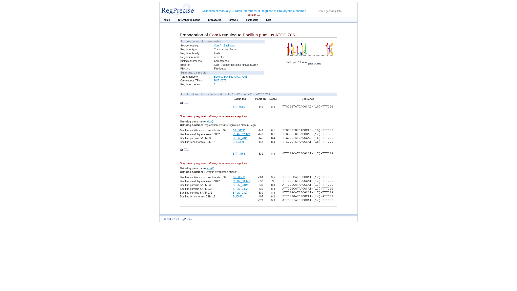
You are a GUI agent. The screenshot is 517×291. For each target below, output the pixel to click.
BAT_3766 (239, 153)
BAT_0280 (239, 106)
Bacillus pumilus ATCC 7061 (230, 76)
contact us (252, 20)
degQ (210, 121)
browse (233, 20)
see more (314, 63)
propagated (214, 20)
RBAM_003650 (241, 181)
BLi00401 (238, 196)
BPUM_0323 (240, 192)
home (167, 20)
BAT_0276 (220, 80)
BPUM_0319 (240, 185)
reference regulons (189, 20)
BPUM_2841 (240, 138)
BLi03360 (238, 141)
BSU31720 (239, 130)
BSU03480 (239, 177)
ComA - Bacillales (224, 45)
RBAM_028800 (241, 134)
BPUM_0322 (240, 188)
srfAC (210, 168)
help (268, 20)
